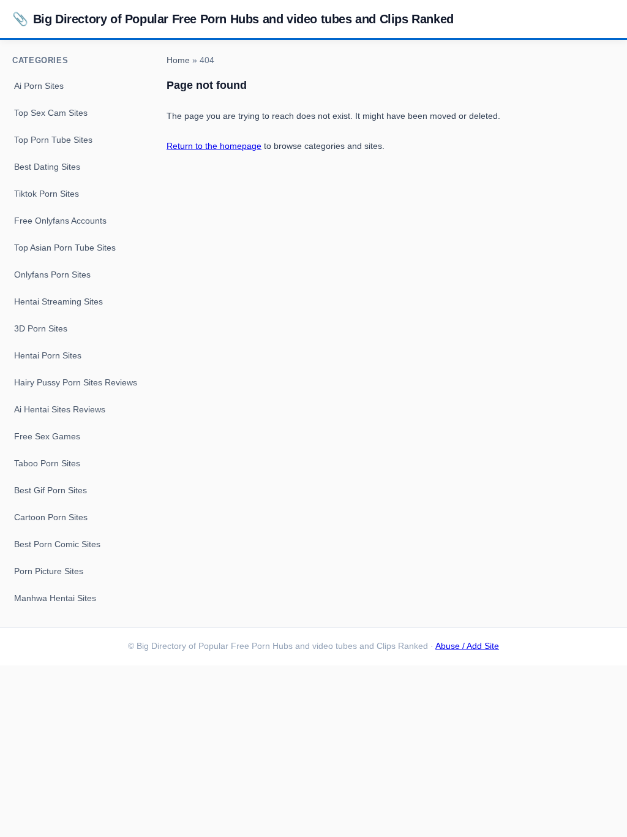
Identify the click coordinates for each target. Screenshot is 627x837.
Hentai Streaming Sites (58, 301)
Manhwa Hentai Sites (55, 598)
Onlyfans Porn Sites (52, 274)
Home (178, 60)
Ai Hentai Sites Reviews (59, 409)
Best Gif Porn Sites (50, 490)
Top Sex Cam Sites (51, 113)
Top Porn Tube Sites (53, 140)
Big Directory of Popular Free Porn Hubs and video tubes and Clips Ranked (233, 19)
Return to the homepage (214, 146)
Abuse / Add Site (467, 646)
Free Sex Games (47, 436)
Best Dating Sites (47, 167)
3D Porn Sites (40, 328)
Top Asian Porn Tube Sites (65, 247)
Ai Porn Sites (39, 86)
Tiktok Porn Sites (46, 194)
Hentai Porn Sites (47, 355)
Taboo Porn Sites (47, 463)
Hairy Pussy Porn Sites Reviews (75, 382)
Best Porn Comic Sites (57, 544)
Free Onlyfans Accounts (60, 220)
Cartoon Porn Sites (51, 517)
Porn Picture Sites (48, 571)
